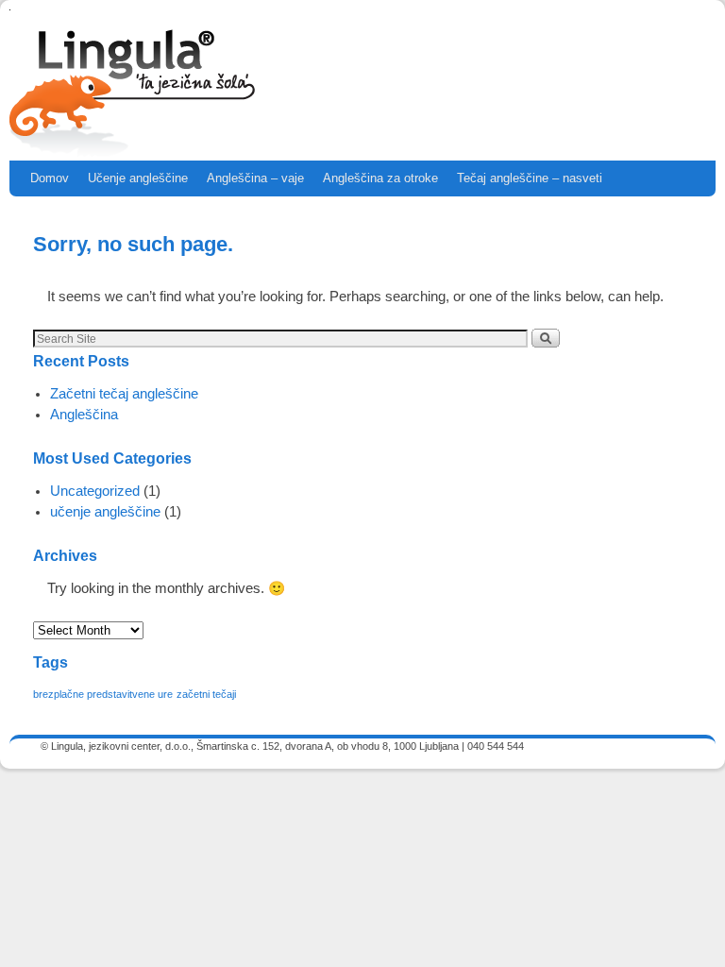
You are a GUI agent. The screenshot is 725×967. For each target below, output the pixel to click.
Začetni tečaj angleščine (124, 393)
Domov (49, 178)
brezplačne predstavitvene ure (103, 694)
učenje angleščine (105, 511)
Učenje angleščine (138, 178)
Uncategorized (95, 491)
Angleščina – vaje (255, 178)
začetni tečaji (206, 694)
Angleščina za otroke (380, 178)
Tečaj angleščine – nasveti (529, 178)
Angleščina (84, 414)
